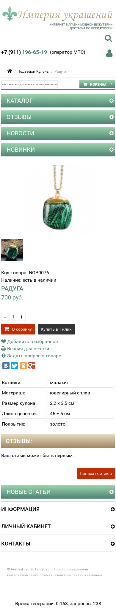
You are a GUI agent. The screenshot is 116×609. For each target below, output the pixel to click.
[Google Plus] (31, 365)
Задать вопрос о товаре (33, 356)
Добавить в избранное (32, 341)
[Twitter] (14, 365)
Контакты (51, 84)
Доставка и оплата (32, 84)
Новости (20, 133)
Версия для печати (27, 348)
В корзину (22, 329)
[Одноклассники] (23, 365)
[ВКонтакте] (6, 365)
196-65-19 (24, 52)
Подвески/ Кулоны (33, 71)
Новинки (21, 149)
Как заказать (10, 84)
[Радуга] (58, 236)
